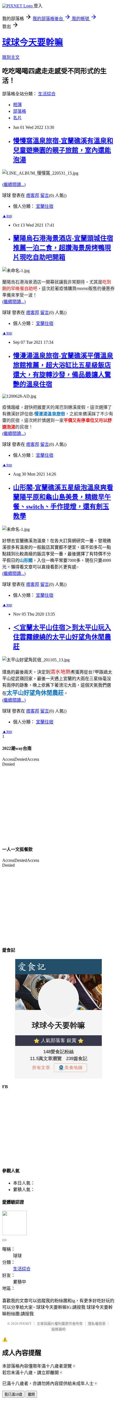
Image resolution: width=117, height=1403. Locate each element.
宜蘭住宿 (44, 206)
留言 (44, 195)
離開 (31, 1394)
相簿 (17, 104)
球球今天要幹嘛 (32, 42)
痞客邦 (32, 195)
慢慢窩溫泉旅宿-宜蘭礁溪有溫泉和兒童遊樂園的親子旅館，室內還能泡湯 (63, 150)
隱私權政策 (97, 1324)
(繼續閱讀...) (14, 184)
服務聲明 (58, 1329)
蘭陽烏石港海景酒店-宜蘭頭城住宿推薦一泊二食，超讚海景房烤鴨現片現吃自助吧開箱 (63, 248)
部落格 (19, 111)
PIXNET (25, 1324)
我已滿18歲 (13, 1394)
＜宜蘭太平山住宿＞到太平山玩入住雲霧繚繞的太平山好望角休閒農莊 (62, 637)
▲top (7, 216)
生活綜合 (47, 94)
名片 (17, 117)
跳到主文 (11, 57)
